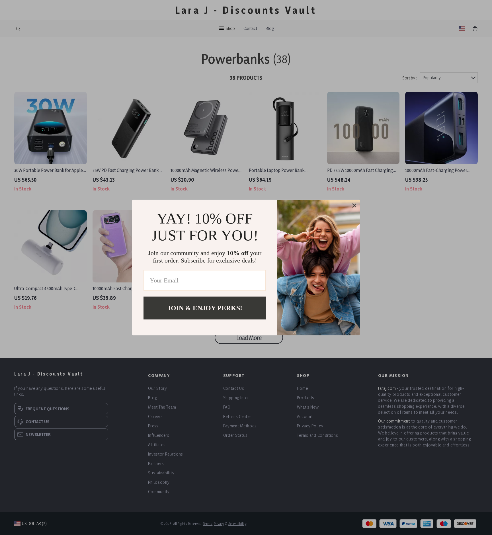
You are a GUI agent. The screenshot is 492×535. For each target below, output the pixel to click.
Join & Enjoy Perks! (204, 307)
